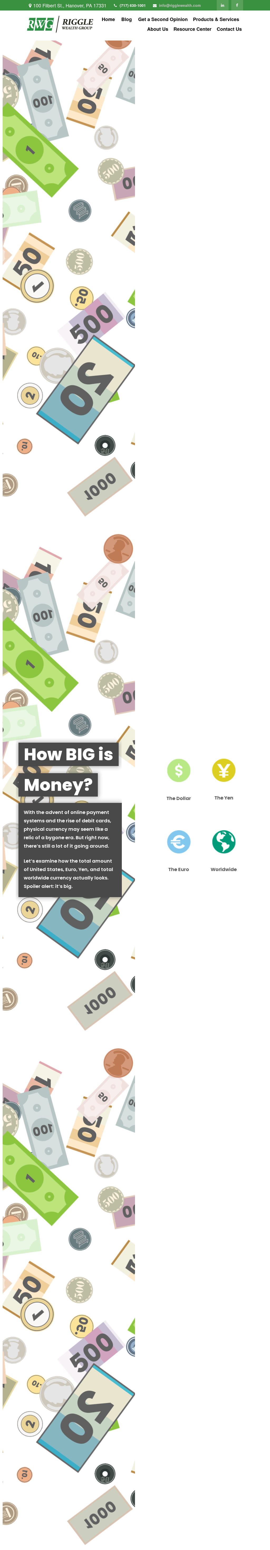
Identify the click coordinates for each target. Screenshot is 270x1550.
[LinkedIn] (223, 5)
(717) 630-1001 (133, 5)
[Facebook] (237, 5)
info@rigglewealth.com (180, 5)
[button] (108, 19)
